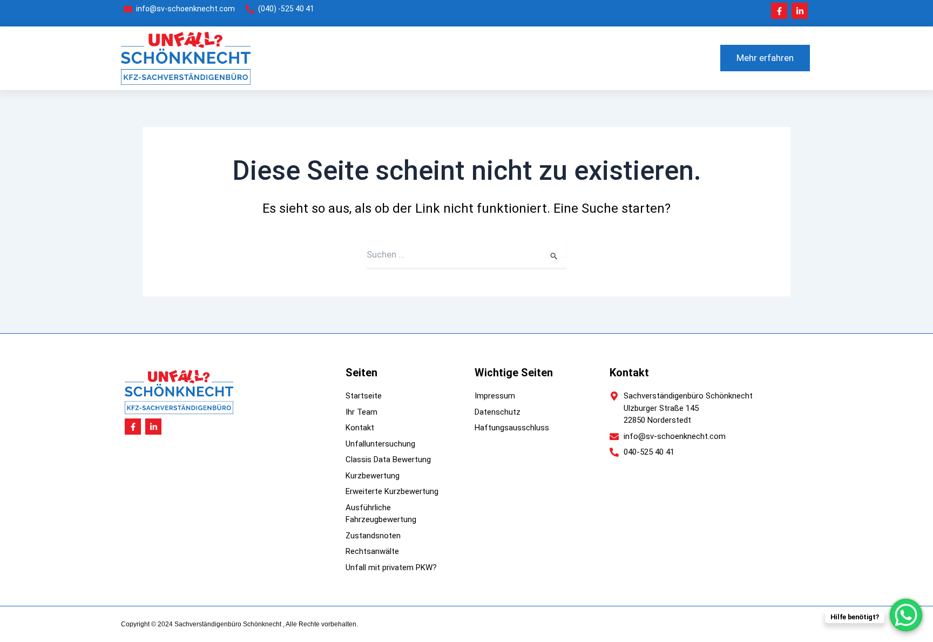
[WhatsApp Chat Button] (906, 615)
